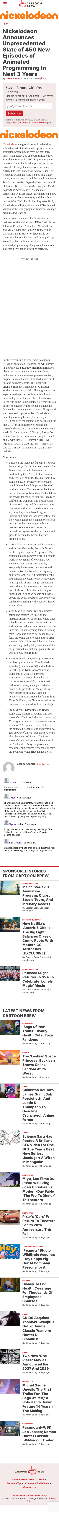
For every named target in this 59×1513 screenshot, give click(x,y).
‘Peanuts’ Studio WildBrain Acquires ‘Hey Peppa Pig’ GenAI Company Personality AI (38, 1258)
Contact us (29, 1487)
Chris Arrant (14, 78)
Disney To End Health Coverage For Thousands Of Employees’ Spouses (37, 1292)
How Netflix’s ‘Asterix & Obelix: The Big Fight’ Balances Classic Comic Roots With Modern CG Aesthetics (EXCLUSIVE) (37, 938)
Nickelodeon (10, 144)
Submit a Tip (14, 1483)
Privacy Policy (19, 123)
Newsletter (27, 1023)
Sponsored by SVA (30, 883)
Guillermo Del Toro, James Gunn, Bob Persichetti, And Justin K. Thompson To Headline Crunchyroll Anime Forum (38, 1105)
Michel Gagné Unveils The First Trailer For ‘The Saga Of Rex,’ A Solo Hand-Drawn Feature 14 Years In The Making (38, 1398)
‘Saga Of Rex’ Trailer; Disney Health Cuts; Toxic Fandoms (38, 1033)
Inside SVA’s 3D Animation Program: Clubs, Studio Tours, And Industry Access (37, 895)
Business (26, 1280)
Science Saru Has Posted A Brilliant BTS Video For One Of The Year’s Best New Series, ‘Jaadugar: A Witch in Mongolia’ (38, 1149)
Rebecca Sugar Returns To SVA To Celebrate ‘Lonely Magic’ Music (38, 979)
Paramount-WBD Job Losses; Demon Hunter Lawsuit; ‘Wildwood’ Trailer (39, 1433)
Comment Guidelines (37, 1483)
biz (6, 24)
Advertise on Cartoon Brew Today (30, 1495)
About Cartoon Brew (23, 1479)
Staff (41, 1479)
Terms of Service (38, 123)
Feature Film (27, 1381)
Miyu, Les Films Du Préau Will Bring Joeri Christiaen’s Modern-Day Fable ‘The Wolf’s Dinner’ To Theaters (38, 1189)
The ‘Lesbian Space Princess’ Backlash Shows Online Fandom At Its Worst (39, 1064)
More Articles (42, 764)
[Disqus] (29, 814)
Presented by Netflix (31, 920)
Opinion (25, 1052)
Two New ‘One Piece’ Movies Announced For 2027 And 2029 (35, 1362)
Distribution (28, 1175)
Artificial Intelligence (32, 1247)
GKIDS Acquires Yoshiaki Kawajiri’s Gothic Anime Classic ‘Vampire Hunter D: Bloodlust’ (38, 1328)
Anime (25, 1086)
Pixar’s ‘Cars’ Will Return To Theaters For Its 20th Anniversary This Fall (38, 1225)
